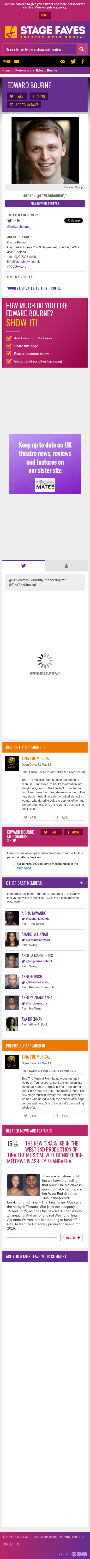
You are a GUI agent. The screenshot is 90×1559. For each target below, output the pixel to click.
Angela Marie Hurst (38, 955)
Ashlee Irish (32, 977)
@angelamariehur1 (39, 961)
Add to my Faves (27, 104)
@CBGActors (16, 266)
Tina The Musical (36, 758)
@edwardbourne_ (19, 226)
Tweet (20, 96)
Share (41, 96)
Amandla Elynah (35, 934)
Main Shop (24, 868)
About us (78, 1537)
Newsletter (63, 61)
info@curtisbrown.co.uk (23, 261)
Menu (7, 61)
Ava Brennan (32, 1019)
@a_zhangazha (36, 1003)
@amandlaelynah (38, 940)
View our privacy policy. (51, 7)
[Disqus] (45, 1329)
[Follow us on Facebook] (83, 61)
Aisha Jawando (34, 913)
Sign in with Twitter (44, 203)
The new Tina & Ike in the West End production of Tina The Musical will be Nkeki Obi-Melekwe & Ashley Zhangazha (45, 1152)
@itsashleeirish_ (37, 982)
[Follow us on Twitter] (73, 61)
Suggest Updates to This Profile (34, 288)
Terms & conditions (45, 1537)
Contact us (11, 1544)
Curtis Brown (17, 242)
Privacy (65, 1537)
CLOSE (45, 15)
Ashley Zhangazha (37, 998)
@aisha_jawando (37, 918)
